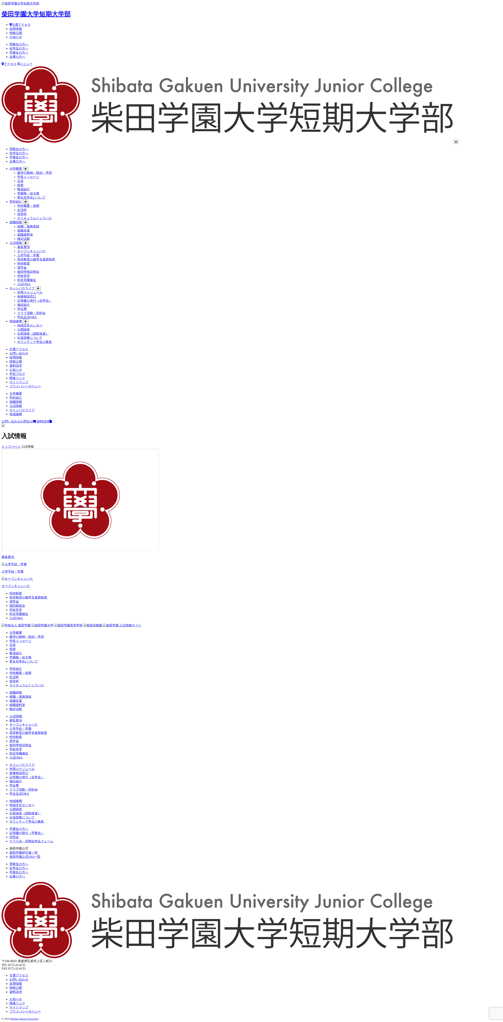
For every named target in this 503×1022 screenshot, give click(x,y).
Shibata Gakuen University (24, 1018)
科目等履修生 (26, 280)
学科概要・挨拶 (28, 205)
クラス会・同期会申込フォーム (31, 841)
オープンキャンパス (31, 251)
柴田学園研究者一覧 (23, 852)
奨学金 (22, 267)
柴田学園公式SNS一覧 (24, 856)
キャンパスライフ (22, 288)
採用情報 (15, 28)
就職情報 (15, 222)
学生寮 (22, 309)
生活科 (22, 210)
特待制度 (23, 263)
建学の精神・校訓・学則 (34, 172)
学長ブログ (17, 374)
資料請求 (15, 365)
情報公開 (15, 33)
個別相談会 (17, 605)
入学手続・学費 (28, 255)
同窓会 (14, 837)
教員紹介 (23, 189)
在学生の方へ (18, 48)
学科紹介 (15, 201)
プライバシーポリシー (25, 386)
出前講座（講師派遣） (33, 333)
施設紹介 (23, 304)
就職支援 (23, 230)
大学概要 (15, 168)
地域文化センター (29, 325)
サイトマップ (18, 382)
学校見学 (23, 276)
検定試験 (23, 238)
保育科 (22, 214)
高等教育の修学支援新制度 (36, 259)
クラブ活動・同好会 (31, 313)
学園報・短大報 (28, 193)
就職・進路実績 (28, 226)
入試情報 (15, 243)
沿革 (20, 181)
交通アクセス (21, 24)
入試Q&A (24, 284)
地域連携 (15, 321)
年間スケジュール (29, 292)
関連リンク (17, 378)
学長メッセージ (28, 177)
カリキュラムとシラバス (34, 218)
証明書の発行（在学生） (34, 300)
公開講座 (23, 329)
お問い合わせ (18, 353)
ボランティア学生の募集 (34, 342)
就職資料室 (25, 234)
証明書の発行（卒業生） (26, 833)
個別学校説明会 (28, 271)
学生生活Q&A (27, 317)
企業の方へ (17, 56)
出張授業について (29, 337)
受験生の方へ (18, 44)
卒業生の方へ (18, 52)
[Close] (455, 142)
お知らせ (15, 37)
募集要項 (23, 247)
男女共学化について (31, 197)
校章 (20, 185)
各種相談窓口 (26, 296)
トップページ (11, 446)
